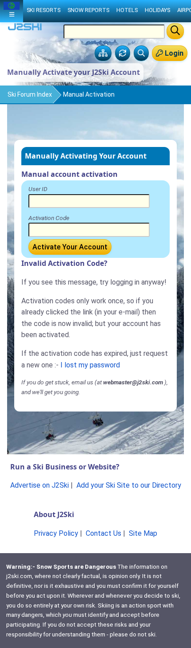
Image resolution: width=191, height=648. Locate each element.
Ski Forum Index (30, 94)
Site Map (143, 533)
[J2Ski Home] (25, 28)
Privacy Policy (56, 533)
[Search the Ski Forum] (141, 53)
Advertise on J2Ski (39, 485)
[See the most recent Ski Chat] (122, 53)
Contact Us (103, 533)
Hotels (127, 10)
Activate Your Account (69, 247)
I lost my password (90, 365)
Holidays (157, 10)
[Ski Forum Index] (103, 53)
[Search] (175, 31)
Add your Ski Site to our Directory (128, 485)
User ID (38, 188)
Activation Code (48, 217)
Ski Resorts (43, 10)
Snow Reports (88, 10)
